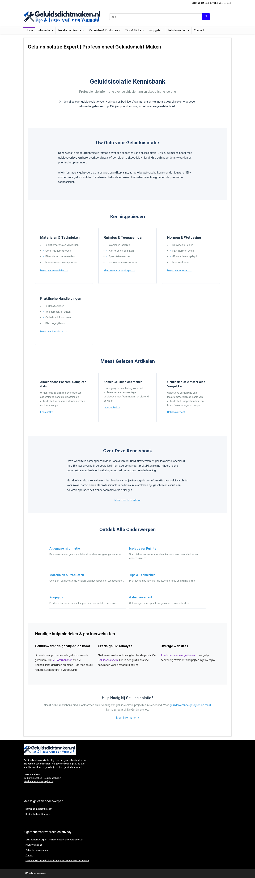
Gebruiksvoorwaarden (37, 850)
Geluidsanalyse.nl (108, 660)
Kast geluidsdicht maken (38, 814)
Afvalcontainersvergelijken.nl (178, 655)
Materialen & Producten (103, 30)
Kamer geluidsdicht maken (39, 809)
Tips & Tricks (133, 30)
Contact (199, 30)
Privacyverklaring (34, 845)
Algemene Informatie (64, 548)
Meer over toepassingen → (119, 270)
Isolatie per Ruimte (69, 30)
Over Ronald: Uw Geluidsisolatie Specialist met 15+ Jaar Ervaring (58, 860)
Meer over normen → (179, 270)
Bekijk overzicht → (177, 412)
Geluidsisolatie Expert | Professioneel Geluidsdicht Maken (54, 839)
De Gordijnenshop (62, 660)
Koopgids (154, 30)
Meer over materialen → (54, 270)
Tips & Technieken (142, 575)
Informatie (44, 30)
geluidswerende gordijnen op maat (190, 705)
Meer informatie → (127, 717)
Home (29, 30)
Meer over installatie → (53, 331)
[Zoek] (206, 16)
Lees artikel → (48, 412)
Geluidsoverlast (177, 30)
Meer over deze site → (127, 500)
